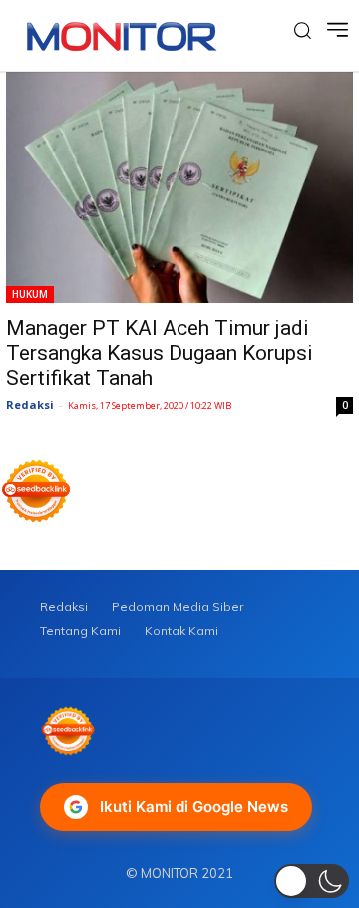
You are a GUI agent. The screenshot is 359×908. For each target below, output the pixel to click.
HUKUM (30, 294)
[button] (311, 881)
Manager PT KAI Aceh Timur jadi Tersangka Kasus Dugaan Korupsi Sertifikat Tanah (159, 353)
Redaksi (30, 404)
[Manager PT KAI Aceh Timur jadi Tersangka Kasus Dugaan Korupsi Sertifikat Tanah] (179, 187)
